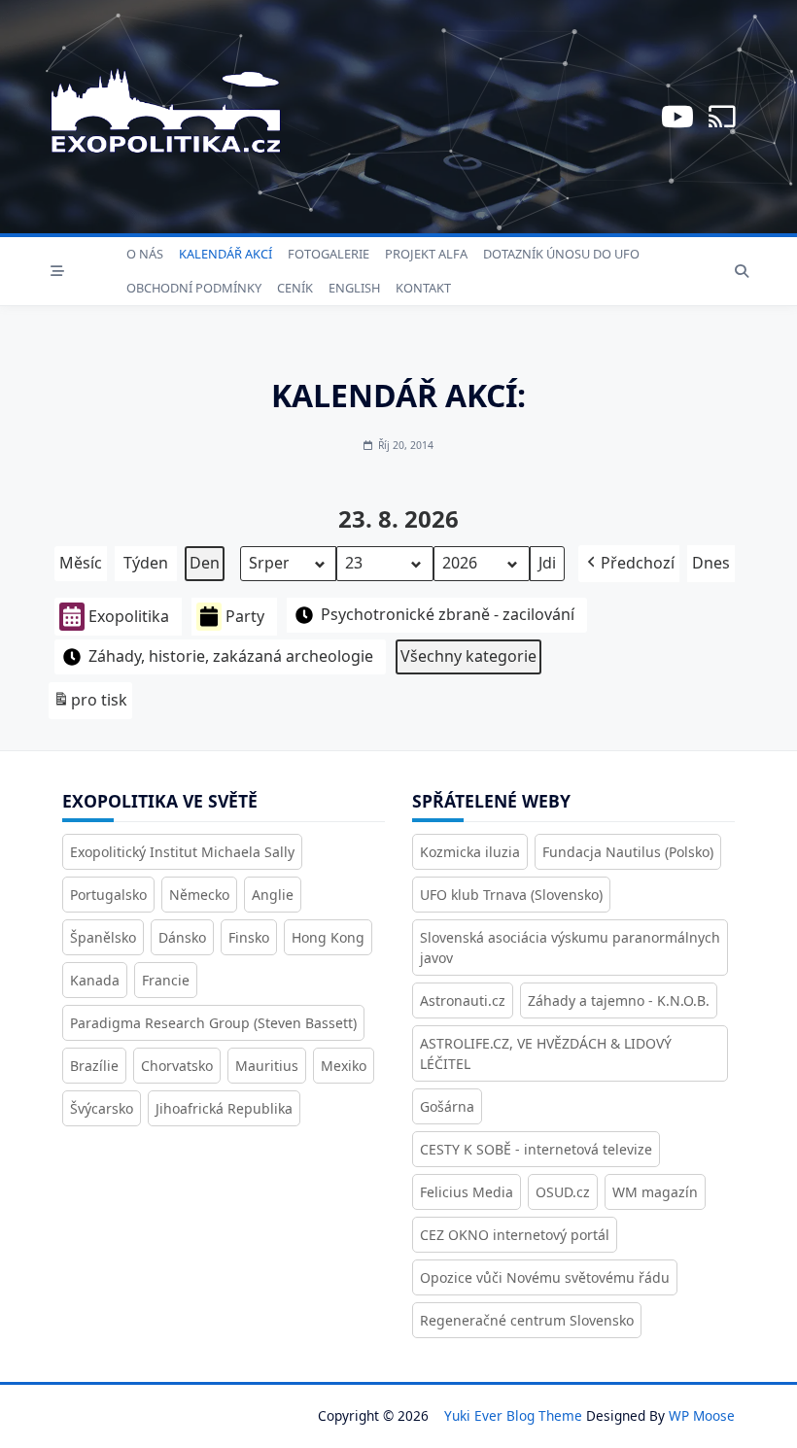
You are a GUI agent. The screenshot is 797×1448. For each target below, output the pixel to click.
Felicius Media (466, 1192)
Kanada (95, 980)
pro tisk (89, 704)
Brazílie (94, 1065)
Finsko (248, 937)
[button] (628, 563)
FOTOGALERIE (328, 253)
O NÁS (144, 253)
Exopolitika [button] (128, 616)
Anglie (273, 894)
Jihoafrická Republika (224, 1108)
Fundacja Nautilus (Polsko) (627, 852)
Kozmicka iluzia (470, 852)
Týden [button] (145, 562)
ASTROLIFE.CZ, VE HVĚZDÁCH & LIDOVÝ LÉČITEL (546, 1053)
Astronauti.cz (462, 1000)
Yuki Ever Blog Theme (513, 1415)
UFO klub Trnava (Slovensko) (511, 894)
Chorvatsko (177, 1065)
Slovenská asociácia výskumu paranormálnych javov (570, 947)
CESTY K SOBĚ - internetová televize (536, 1149)
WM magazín (655, 1192)
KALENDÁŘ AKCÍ (225, 253)
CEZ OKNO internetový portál (514, 1234)
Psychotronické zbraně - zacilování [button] (447, 614)
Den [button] (205, 562)
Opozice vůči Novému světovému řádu (545, 1277)
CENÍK (295, 287)
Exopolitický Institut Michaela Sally (182, 852)
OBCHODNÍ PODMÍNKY (193, 287)
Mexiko (343, 1065)
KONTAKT (423, 287)
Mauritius (266, 1065)
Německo (199, 894)
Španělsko (103, 937)
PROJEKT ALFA (426, 253)
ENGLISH (354, 287)
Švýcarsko (101, 1108)
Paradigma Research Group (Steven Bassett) (213, 1023)
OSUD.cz (563, 1192)
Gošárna (447, 1106)
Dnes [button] (711, 562)
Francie (166, 980)
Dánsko (182, 937)
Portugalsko (108, 894)
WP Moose (702, 1415)
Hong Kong (328, 937)
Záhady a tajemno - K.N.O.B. (619, 1000)
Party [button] (244, 616)
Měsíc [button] (80, 562)
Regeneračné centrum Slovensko (527, 1320)
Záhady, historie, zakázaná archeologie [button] (230, 656)
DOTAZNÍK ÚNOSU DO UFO (561, 253)
